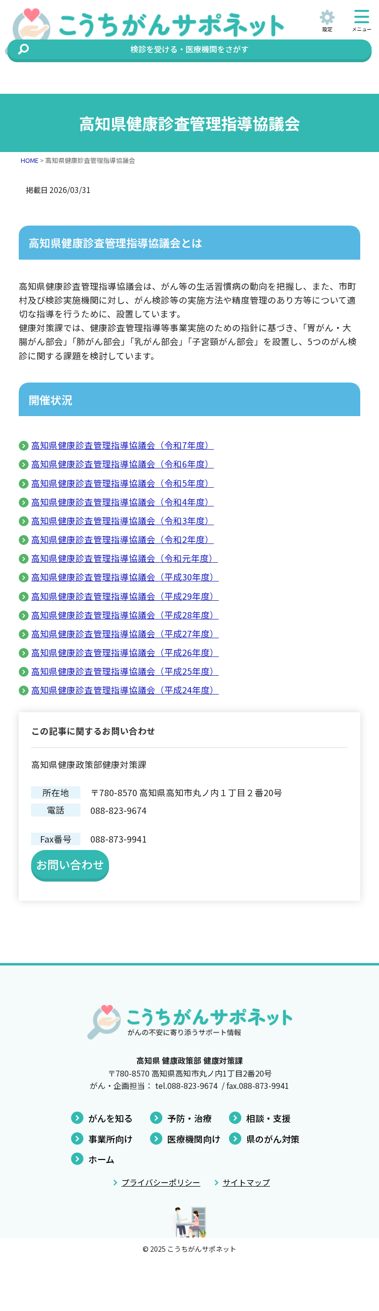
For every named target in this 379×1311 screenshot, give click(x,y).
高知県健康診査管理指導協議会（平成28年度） (125, 615)
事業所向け (110, 1138)
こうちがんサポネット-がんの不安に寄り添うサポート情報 (155, 32)
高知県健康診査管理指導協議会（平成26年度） (125, 652)
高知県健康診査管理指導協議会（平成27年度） (125, 633)
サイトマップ (246, 1182)
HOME (29, 160)
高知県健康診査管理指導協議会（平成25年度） (125, 671)
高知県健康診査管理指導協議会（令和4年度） (122, 502)
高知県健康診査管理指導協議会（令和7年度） (122, 445)
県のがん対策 (273, 1138)
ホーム (101, 1159)
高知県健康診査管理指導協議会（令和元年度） (124, 558)
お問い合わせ (70, 864)
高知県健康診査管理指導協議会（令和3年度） (122, 520)
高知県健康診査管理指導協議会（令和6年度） (122, 464)
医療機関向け (194, 1138)
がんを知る (110, 1118)
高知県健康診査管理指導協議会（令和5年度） (122, 483)
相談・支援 (268, 1118)
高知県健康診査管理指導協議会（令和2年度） (122, 539)
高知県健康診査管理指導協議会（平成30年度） (125, 577)
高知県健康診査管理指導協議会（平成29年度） (125, 596)
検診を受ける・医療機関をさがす (189, 49)
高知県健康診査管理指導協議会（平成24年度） (125, 690)
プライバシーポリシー (160, 1182)
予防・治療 (189, 1118)
